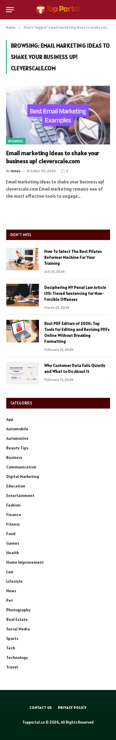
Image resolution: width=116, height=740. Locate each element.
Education (15, 486)
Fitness (13, 524)
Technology (17, 657)
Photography (18, 610)
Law (9, 571)
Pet (9, 600)
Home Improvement (25, 562)
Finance (13, 514)
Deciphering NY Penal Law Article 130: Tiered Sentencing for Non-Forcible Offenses (75, 293)
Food (10, 533)
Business (15, 141)
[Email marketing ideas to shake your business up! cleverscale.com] (58, 115)
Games (12, 543)
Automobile (17, 428)
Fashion (13, 505)
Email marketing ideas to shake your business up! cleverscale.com (52, 157)
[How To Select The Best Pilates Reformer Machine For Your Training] (22, 259)
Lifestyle (14, 581)
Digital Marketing (22, 476)
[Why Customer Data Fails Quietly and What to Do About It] (22, 373)
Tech (10, 648)
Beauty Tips (17, 448)
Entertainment (20, 495)
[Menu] (10, 9)
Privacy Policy (72, 707)
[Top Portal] (58, 10)
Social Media (18, 629)
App (9, 419)
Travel (12, 667)
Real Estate (17, 619)
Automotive (17, 438)
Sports (12, 638)
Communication (21, 467)
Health (12, 552)
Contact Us (40, 707)
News (11, 590)
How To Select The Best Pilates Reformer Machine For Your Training (73, 257)
